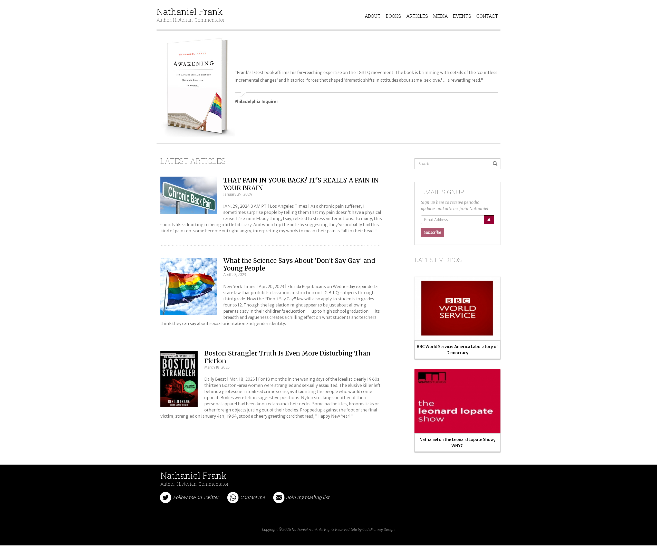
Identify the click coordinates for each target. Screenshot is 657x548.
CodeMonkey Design (378, 529)
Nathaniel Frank (191, 12)
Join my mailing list (307, 497)
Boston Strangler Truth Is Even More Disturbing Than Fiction (287, 357)
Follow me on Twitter (196, 497)
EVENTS (462, 16)
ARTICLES (417, 16)
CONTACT (487, 16)
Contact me (252, 497)
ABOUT (373, 16)
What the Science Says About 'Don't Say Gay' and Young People (299, 264)
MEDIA (440, 16)
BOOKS (393, 16)
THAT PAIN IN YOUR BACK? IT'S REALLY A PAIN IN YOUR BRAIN (301, 184)
